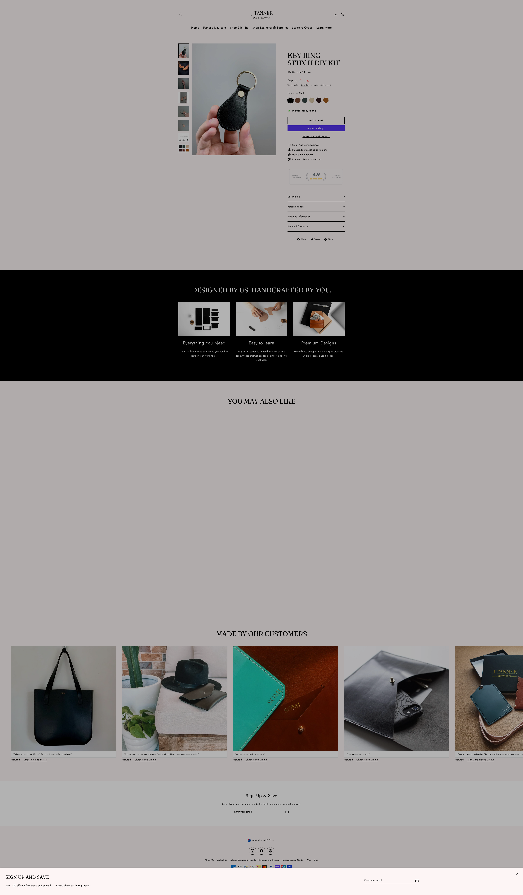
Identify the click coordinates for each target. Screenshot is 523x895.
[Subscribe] (416, 880)
